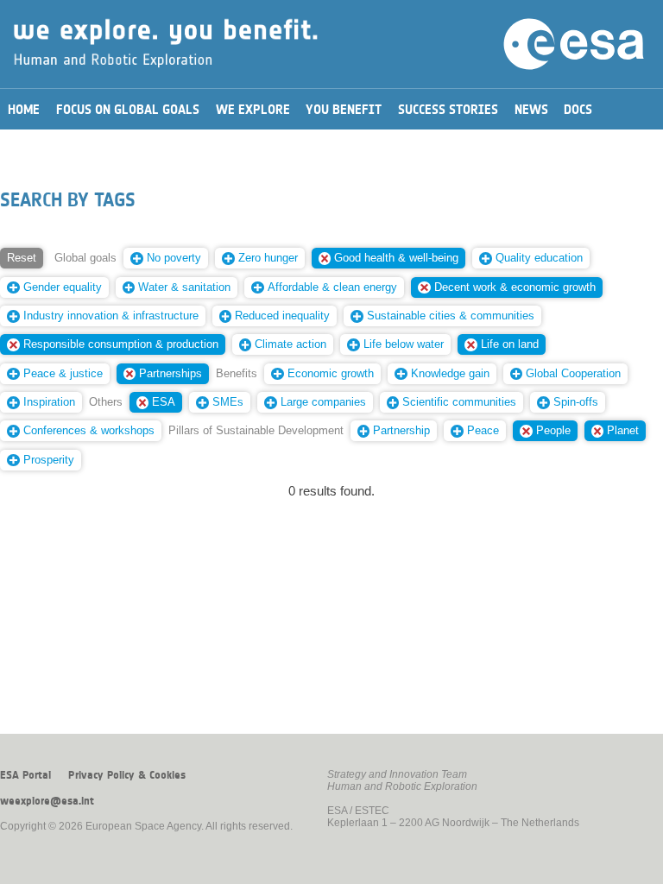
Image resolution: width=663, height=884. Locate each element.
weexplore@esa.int (47, 801)
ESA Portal (25, 775)
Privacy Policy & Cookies (127, 775)
